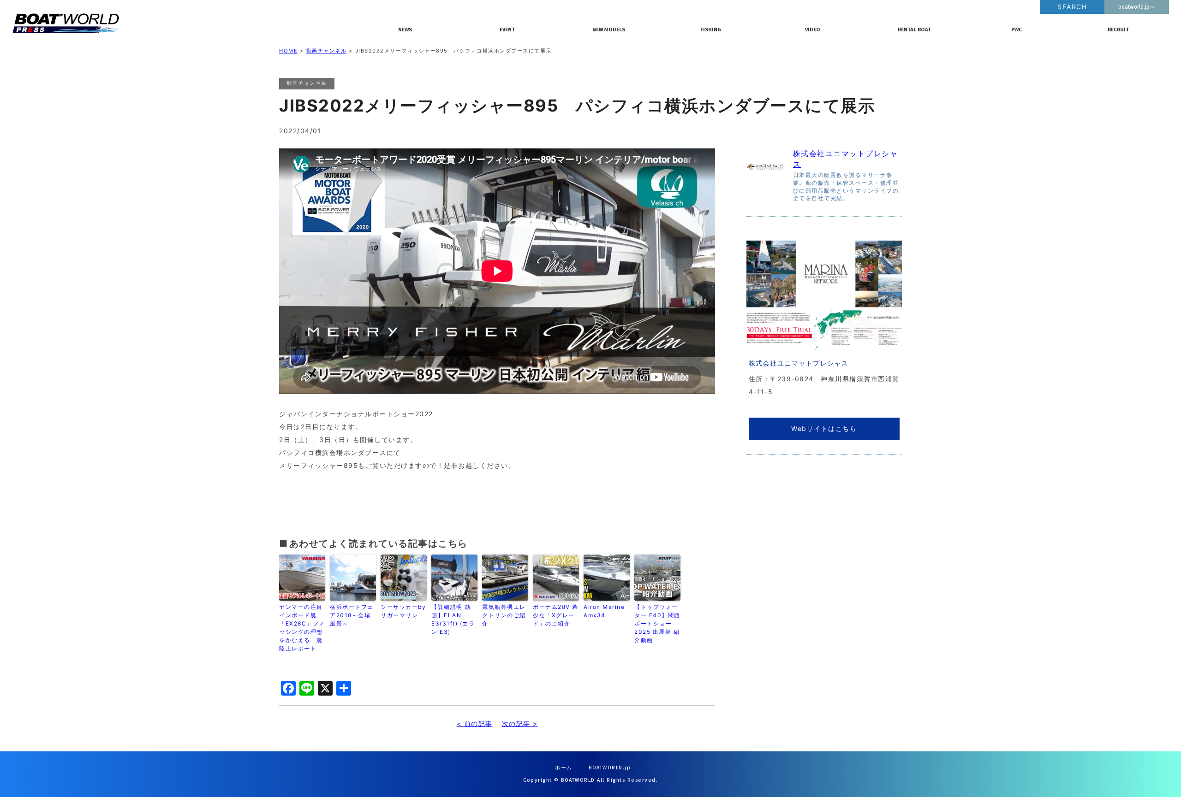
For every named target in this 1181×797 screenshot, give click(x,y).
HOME (288, 50)
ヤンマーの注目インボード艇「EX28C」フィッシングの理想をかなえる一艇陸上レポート (302, 627)
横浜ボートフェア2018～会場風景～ (352, 615)
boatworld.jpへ (1136, 7)
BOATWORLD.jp (610, 768)
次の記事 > (520, 723)
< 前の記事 (475, 723)
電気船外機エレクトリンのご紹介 (504, 615)
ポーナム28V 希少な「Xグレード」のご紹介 (556, 615)
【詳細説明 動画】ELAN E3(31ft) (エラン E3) (453, 619)
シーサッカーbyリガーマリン (403, 611)
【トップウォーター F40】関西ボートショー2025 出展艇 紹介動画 (657, 623)
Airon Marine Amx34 (607, 611)
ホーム (564, 768)
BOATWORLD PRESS (189, 23)
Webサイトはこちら (824, 428)
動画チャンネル (326, 50)
